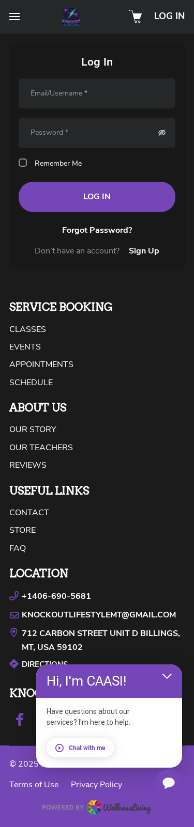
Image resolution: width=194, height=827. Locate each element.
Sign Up (144, 251)
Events (25, 347)
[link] (97, 641)
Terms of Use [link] (33, 784)
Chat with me (87, 748)
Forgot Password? (97, 230)
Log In (169, 16)
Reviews (28, 465)
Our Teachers (41, 447)
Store (22, 530)
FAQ (17, 548)
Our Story (32, 429)
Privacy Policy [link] (96, 784)
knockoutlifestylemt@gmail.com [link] (99, 615)
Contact (29, 512)
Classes (27, 329)
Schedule (31, 382)
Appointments (41, 364)
